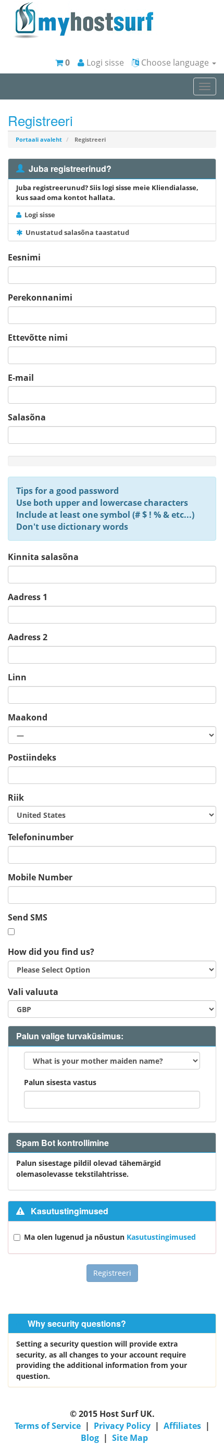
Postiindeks (32, 757)
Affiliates (182, 1425)
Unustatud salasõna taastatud (75, 232)
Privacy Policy (122, 1425)
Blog (90, 1437)
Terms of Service (48, 1425)
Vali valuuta (33, 992)
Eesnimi (24, 257)
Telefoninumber (40, 837)
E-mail (21, 377)
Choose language (175, 62)
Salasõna (27, 417)
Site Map (130, 1437)
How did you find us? (51, 951)
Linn (17, 677)
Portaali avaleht (39, 139)
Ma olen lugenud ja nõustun (110, 1237)
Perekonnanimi (40, 297)
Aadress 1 (27, 597)
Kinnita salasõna (43, 557)
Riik (16, 797)
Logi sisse (104, 62)
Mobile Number (40, 877)
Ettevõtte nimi (38, 337)
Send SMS (27, 917)
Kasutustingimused (161, 1237)
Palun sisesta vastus (60, 1082)
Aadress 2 (27, 637)
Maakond (27, 717)
